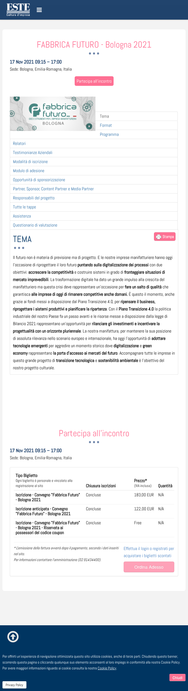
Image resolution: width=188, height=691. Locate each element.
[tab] (94, 143)
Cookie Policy (107, 668)
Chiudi (177, 677)
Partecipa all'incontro (94, 81)
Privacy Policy (14, 685)
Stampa (168, 236)
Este (19, 9)
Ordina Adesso (149, 567)
